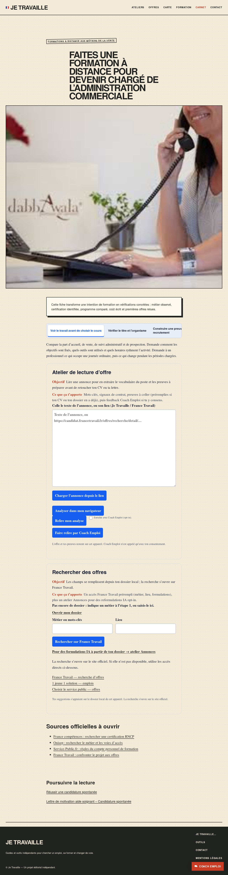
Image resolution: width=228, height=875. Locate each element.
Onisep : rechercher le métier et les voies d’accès (88, 742)
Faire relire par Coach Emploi (77, 532)
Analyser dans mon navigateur (78, 510)
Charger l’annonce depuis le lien (79, 495)
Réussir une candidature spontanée (71, 791)
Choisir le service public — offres (76, 689)
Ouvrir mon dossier (67, 612)
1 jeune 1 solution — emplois (73, 683)
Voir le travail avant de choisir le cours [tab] (76, 330)
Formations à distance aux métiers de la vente (81, 41)
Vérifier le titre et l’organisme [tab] (127, 330)
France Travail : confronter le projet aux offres (86, 754)
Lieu (118, 619)
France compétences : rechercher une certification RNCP (93, 736)
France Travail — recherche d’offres (78, 677)
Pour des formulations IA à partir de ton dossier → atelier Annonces (104, 651)
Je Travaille (29, 7)
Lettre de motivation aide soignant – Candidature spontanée (88, 801)
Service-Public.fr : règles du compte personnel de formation (95, 748)
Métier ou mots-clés (67, 619)
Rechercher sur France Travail (78, 641)
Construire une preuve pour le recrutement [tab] (173, 330)
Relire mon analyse (69, 520)
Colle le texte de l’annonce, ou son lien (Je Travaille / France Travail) (103, 405)
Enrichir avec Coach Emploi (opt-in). (113, 517)
